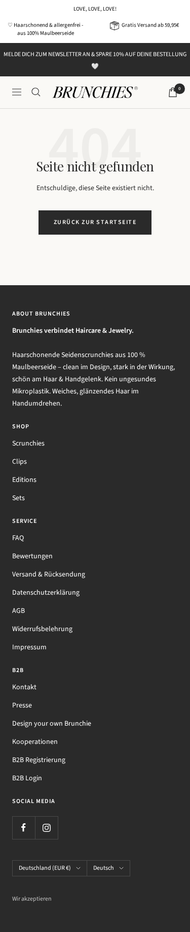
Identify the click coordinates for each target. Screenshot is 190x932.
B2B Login (27, 778)
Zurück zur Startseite (95, 222)
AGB (18, 611)
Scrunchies (28, 443)
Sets (18, 498)
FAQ (18, 538)
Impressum (29, 647)
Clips (19, 462)
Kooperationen (35, 742)
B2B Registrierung (38, 760)
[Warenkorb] (173, 92)
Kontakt (24, 687)
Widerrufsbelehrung (42, 629)
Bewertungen (32, 556)
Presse (22, 705)
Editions (24, 480)
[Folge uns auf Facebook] (23, 827)
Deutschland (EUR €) (45, 868)
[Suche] (36, 92)
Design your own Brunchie (51, 724)
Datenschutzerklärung (46, 593)
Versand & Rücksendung (48, 574)
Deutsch (103, 868)
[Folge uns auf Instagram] (46, 827)
